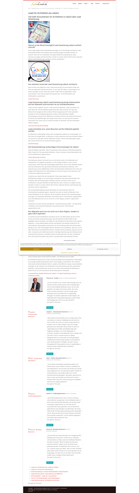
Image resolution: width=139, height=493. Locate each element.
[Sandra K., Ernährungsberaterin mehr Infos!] (35, 400)
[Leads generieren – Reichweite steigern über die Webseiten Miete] (39, 3)
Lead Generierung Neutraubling (38, 126)
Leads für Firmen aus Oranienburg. (42, 469)
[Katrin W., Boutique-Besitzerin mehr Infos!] (35, 436)
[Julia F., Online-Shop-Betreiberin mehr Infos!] (35, 364)
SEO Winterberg (33, 143)
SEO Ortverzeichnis (55, 488)
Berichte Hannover (47, 489)
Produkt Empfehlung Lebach (67, 273)
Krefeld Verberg (51, 431)
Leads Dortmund (33, 99)
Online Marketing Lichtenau (37, 157)
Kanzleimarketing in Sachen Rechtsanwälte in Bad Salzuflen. (49, 471)
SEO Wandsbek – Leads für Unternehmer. (44, 476)
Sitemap (55, 489)
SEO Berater (39, 489)
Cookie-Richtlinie (64, 252)
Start (29, 8)
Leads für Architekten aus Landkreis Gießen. (45, 467)
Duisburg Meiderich (70, 278)
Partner (97, 4)
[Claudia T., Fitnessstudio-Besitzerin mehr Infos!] (35, 318)
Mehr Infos (49, 307)
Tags (92, 4)
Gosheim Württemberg (53, 314)
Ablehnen (69, 249)
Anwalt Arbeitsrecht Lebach (47, 273)
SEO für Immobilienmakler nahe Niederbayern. (45, 478)
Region (80, 4)
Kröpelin (73, 393)
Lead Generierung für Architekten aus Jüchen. (45, 480)
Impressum (76, 252)
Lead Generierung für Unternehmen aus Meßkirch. (47, 474)
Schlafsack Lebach (34, 275)
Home (74, 4)
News (86, 4)
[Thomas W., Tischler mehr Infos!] (35, 284)
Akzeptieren (36, 249)
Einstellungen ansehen (102, 249)
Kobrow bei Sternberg (53, 360)
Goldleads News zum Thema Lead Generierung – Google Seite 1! (47, 8)
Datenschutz (70, 252)
